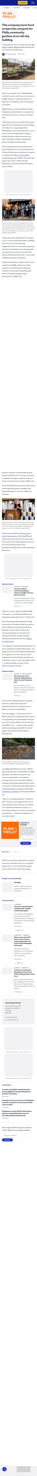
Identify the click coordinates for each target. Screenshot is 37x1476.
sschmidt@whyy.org (12, 1020)
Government (26, 7)
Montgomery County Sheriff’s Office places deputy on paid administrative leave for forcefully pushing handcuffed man (17, 1113)
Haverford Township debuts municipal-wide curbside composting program (23, 908)
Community (7, 7)
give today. (27, 869)
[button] (4, 1469)
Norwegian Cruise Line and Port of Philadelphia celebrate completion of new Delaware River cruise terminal (18, 1102)
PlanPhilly (17, 586)
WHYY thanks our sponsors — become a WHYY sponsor (18, 194)
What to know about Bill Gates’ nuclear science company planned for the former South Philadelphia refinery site (23, 941)
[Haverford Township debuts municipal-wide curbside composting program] (7, 909)
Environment (16, 7)
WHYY (7, 3)
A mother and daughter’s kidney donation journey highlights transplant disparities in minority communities (16, 1091)
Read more (8, 1013)
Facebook (10, 851)
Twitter (14, 851)
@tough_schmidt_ (12, 1017)
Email (18, 851)
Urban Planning (26, 673)
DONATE (23, 3)
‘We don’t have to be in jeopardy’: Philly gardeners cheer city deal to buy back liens (23, 679)
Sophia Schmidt (11, 54)
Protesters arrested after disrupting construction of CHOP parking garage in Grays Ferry (24, 973)
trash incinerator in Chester (13, 789)
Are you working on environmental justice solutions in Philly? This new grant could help (23, 592)
